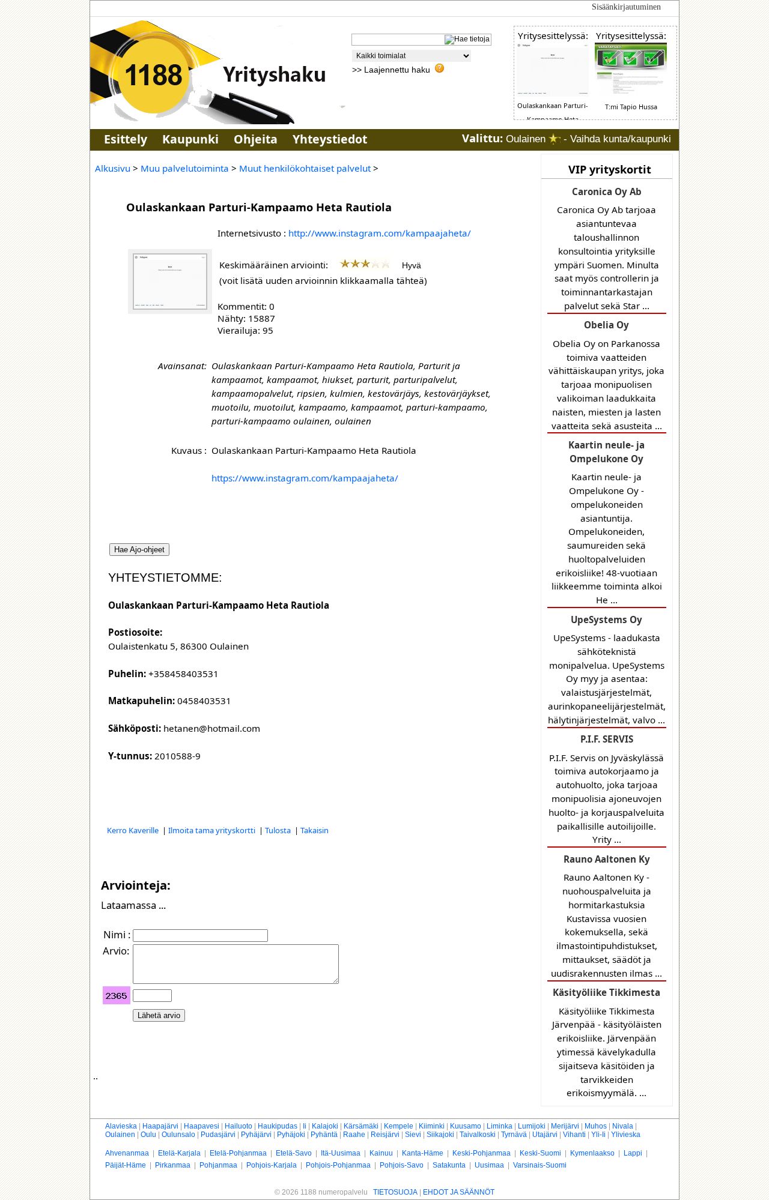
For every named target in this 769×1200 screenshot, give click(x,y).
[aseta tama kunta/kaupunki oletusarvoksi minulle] (555, 139)
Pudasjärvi (218, 1134)
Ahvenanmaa (127, 1153)
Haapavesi (201, 1126)
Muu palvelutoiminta (185, 168)
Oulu (148, 1134)
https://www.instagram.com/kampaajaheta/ (304, 478)
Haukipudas (277, 1126)
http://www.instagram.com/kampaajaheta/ (379, 233)
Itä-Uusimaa (340, 1153)
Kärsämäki (361, 1126)
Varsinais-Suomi (540, 1165)
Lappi (633, 1153)
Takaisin (314, 830)
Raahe (354, 1134)
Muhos (596, 1126)
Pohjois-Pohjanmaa (338, 1165)
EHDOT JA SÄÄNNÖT (458, 1192)
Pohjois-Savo (402, 1165)
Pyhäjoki (291, 1134)
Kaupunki (190, 139)
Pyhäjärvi (256, 1134)
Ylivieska (625, 1134)
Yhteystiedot (330, 139)
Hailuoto (238, 1126)
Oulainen (120, 1134)
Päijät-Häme (125, 1165)
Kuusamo (465, 1126)
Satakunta (449, 1165)
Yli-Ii (598, 1134)
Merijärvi (565, 1126)
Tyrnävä (514, 1134)
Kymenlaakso (592, 1153)
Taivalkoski (478, 1134)
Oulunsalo (178, 1134)
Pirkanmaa (172, 1165)
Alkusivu (112, 168)
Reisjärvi (385, 1134)
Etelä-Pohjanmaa (238, 1153)
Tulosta (279, 830)
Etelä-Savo (294, 1153)
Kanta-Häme (422, 1153)
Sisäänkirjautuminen (626, 6)
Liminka (499, 1126)
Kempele (398, 1126)
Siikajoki (440, 1134)
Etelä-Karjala (179, 1153)
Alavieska (121, 1126)
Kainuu (381, 1153)
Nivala (622, 1126)
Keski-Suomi (540, 1153)
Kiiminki (432, 1126)
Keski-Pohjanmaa (481, 1153)
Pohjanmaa (218, 1165)
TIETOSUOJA (395, 1192)
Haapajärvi (160, 1126)
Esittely (125, 139)
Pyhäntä (324, 1134)
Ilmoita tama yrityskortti (212, 830)
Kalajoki (325, 1126)
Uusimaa (489, 1165)
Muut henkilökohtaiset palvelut (305, 168)
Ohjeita (256, 139)
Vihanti (574, 1134)
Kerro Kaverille (133, 830)
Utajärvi (545, 1134)
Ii (304, 1126)
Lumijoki (532, 1126)
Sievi (413, 1134)
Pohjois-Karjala (271, 1165)
